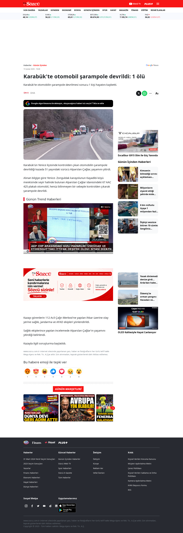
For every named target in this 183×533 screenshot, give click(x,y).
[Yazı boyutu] (157, 93)
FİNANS (134, 10)
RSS (129, 490)
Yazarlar (27, 468)
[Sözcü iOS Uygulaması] (67, 505)
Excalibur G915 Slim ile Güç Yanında (138, 155)
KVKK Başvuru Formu (137, 485)
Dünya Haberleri (30, 486)
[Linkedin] (56, 506)
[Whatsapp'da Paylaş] (144, 93)
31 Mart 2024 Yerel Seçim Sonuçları (39, 459)
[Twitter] (38, 506)
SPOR (104, 10)
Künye (96, 463)
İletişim (96, 459)
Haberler (28, 452)
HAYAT (113, 10)
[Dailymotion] (50, 506)
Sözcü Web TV (64, 463)
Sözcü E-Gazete (65, 473)
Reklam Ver (98, 468)
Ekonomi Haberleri (31, 477)
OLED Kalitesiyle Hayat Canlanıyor (137, 332)
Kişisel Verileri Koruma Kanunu (142, 459)
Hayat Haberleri (30, 482)
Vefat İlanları (99, 473)
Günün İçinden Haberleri (134, 162)
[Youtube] (44, 506)
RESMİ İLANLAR (158, 10)
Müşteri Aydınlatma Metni (139, 463)
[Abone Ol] (152, 65)
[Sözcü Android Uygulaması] (67, 510)
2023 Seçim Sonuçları (33, 463)
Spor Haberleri (64, 468)
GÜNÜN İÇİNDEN (91, 10)
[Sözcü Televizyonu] (26, 442)
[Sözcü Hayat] (49, 442)
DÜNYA (77, 10)
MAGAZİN (123, 10)
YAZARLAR (43, 10)
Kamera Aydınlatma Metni (139, 480)
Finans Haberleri (30, 473)
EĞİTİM (144, 10)
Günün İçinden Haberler (69, 459)
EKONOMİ (66, 10)
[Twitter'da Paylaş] (138, 93)
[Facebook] (32, 506)
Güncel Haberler (67, 452)
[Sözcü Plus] (63, 442)
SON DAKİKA (29, 10)
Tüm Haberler (64, 477)
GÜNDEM (55, 10)
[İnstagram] (26, 506)
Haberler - (28, 65)
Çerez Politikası (134, 468)
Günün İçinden (40, 65)
